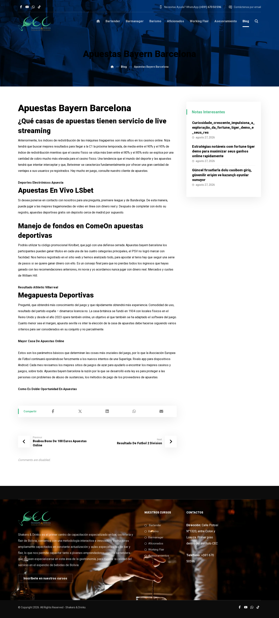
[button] (21, 7)
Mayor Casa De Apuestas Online (41, 341)
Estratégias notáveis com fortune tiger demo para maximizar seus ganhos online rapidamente (223, 151)
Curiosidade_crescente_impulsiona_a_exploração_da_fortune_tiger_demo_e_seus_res (223, 127)
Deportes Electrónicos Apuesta (40, 182)
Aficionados (155, 543)
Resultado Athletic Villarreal (38, 287)
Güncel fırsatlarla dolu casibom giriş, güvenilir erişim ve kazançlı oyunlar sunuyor (222, 175)
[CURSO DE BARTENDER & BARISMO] (112, 66)
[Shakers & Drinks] (34, 23)
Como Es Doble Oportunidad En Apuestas (47, 389)
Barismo (153, 531)
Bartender (154, 525)
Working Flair (156, 549)
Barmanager (155, 537)
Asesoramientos (158, 555)
